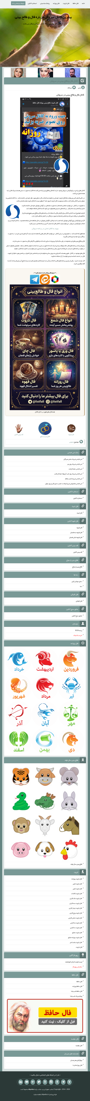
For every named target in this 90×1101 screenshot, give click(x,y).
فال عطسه (79, 1045)
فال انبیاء (79, 513)
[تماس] (45, 1082)
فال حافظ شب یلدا (76, 991)
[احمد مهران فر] (72, 73)
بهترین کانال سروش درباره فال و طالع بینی (43, 16)
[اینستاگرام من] (51, 1082)
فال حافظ (75, 3)
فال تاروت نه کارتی (76, 922)
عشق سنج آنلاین (77, 615)
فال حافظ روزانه (77, 986)
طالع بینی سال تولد (76, 864)
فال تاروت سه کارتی (75, 903)
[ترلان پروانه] (45, 73)
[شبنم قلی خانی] (18, 73)
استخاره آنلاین (32, 3)
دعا (81, 586)
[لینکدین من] (20, 1082)
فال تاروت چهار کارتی (75, 908)
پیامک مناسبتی (44, 3)
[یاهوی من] (69, 1082)
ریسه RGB (78, 630)
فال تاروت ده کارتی (76, 927)
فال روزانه (56, 3)
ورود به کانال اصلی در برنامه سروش (45, 228)
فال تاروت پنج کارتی (76, 913)
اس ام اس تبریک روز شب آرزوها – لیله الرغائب (68, 473)
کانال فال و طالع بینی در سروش (64, 81)
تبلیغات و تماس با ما (18, 3)
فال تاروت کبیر (77, 883)
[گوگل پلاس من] (32, 1082)
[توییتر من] (39, 1082)
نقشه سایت (37, 1094)
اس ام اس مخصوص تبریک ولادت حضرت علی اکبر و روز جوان (63, 483)
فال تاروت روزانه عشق (75, 937)
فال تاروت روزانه (76, 878)
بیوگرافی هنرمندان (76, 1060)
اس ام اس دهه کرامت (75, 468)
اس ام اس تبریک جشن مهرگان (73, 459)
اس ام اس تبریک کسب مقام (73, 478)
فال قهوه (79, 527)
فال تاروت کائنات (76, 893)
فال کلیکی (79, 601)
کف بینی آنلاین (77, 552)
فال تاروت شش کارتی (75, 917)
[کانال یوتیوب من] (26, 1082)
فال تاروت (66, 3)
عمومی (71, 442)
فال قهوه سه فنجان (76, 532)
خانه (83, 3)
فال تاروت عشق (77, 932)
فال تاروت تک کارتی (76, 898)
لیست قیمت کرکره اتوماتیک (73, 961)
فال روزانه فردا (77, 1065)
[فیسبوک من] (57, 1082)
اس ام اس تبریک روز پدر (74, 464)
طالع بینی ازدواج (77, 566)
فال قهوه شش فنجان (75, 537)
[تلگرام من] (63, 1082)
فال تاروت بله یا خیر (76, 942)
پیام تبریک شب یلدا (76, 996)
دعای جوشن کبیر (76, 581)
